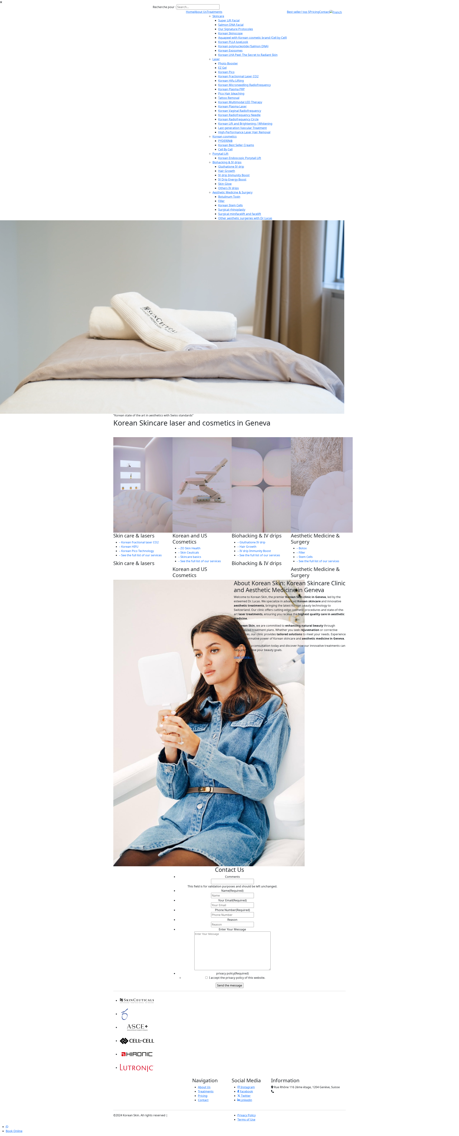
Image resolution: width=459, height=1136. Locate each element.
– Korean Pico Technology (136, 551)
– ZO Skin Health (189, 548)
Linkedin (246, 1100)
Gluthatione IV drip (231, 167)
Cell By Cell (225, 149)
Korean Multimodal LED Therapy (240, 102)
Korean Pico (226, 72)
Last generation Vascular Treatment (242, 128)
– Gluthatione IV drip (251, 542)
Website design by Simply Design (190, 1115)
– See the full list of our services (140, 555)
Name (232, 891)
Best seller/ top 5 (298, 12)
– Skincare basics (189, 557)
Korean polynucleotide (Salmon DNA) (243, 46)
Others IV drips (228, 188)
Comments (232, 877)
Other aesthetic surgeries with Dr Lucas (245, 218)
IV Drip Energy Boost (232, 179)
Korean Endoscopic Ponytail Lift (239, 158)
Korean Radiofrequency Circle (238, 119)
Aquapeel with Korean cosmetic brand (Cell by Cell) (252, 38)
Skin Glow (225, 184)
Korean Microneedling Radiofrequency (244, 85)
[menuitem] (336, 12)
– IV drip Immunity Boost (254, 551)
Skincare (218, 16)
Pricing (314, 12)
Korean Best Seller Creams (236, 145)
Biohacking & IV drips (227, 162)
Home (190, 12)
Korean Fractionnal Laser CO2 (238, 76)
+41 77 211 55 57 (286, 1091)
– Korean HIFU (128, 547)
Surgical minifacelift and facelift (239, 214)
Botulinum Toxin (229, 197)
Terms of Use (246, 1119)
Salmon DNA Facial (230, 25)
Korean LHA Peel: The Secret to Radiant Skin (248, 55)
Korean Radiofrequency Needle (239, 115)
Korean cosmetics (224, 136)
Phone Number (232, 910)
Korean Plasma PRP (231, 89)
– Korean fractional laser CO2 (139, 542)
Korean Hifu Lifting (231, 81)
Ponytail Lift (220, 154)
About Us (200, 12)
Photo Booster (228, 63)
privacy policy (232, 973)
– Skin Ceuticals (188, 552)
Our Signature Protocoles (235, 29)
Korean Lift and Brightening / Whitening (245, 124)
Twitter (245, 1096)
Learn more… (243, 657)
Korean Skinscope (230, 33)
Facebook (246, 1091)
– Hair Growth (246, 547)
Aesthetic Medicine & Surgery (232, 192)
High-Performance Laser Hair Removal (244, 132)
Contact (324, 12)
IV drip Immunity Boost (234, 175)
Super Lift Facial (229, 20)
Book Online (14, 1131)
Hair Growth (226, 171)
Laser (216, 59)
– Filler (301, 552)
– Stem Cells (305, 557)
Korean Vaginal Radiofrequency (239, 111)
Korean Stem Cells (230, 205)
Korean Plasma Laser (232, 106)
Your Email (232, 900)
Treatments (214, 12)
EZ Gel (222, 68)
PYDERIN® (225, 141)
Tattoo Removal (228, 98)
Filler (221, 201)
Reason (232, 920)
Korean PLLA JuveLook (233, 42)
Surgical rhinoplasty (231, 210)
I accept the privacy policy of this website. (236, 978)
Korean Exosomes (230, 50)
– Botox (302, 548)
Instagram (247, 1087)
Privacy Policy (246, 1115)
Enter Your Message (232, 929)
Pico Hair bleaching (231, 93)
